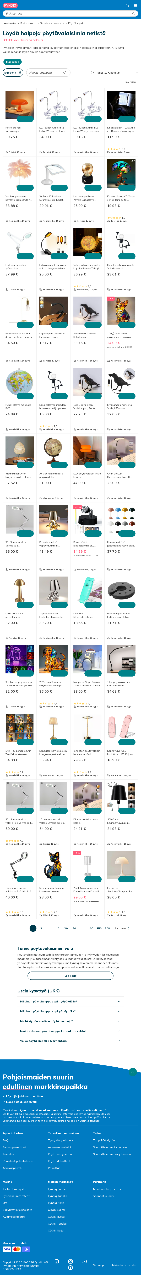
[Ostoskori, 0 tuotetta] (127, 5)
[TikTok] (56, 1261)
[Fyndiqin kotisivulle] (10, 5)
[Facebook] (70, 1267)
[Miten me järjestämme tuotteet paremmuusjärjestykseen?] (92, 72)
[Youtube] (84, 1261)
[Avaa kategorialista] (135, 5)
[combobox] (70, 13)
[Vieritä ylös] (133, 1072)
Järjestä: (102, 72)
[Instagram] (70, 1261)
